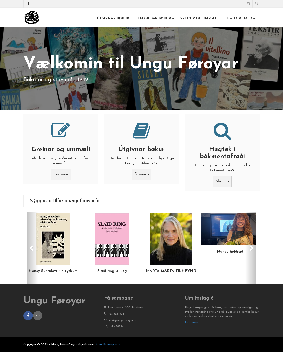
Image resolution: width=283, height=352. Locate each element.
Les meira (191, 322)
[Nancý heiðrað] (230, 229)
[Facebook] (28, 4)
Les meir (60, 174)
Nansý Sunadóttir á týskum (53, 271)
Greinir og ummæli (199, 18)
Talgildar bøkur (154, 18)
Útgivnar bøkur (113, 18)
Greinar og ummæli (60, 149)
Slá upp (222, 181)
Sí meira (141, 174)
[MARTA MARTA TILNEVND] (171, 239)
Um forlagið (239, 18)
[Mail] (37, 315)
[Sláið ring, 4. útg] (112, 239)
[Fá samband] (248, 4)
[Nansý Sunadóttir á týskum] (53, 239)
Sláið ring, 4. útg (112, 271)
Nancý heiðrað (230, 252)
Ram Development (108, 344)
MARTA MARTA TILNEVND (171, 271)
